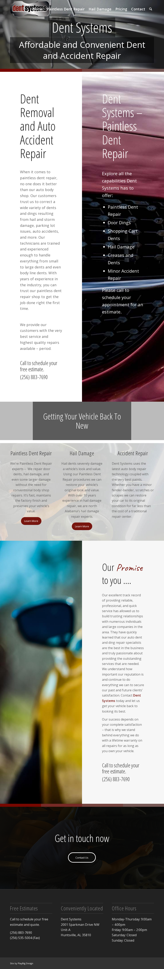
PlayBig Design (25, 963)
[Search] (150, 9)
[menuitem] (37, 9)
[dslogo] (29, 9)
